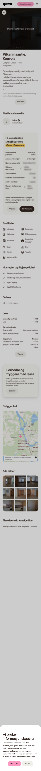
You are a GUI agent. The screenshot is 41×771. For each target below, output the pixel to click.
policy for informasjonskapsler (23, 756)
